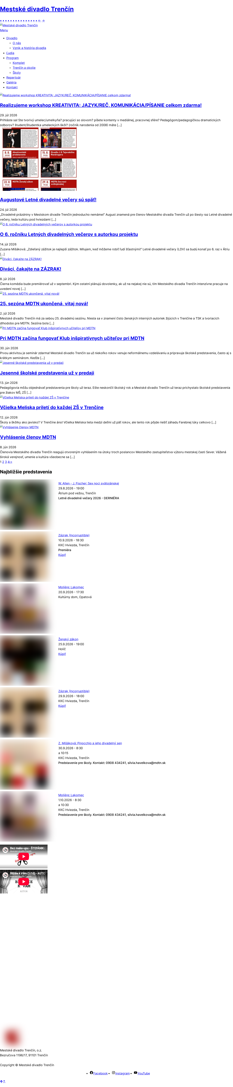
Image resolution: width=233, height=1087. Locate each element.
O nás (17, 43)
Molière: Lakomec (71, 587)
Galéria (11, 82)
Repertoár (13, 77)
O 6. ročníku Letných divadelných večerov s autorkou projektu (69, 234)
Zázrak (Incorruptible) (74, 535)
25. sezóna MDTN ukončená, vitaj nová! (44, 303)
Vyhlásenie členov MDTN (28, 437)
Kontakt (12, 87)
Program (12, 58)
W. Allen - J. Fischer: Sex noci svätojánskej (88, 483)
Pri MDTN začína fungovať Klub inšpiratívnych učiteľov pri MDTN (72, 338)
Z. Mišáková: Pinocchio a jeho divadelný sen (90, 743)
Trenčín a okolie (24, 68)
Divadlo (11, 38)
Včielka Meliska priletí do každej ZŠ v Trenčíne (52, 407)
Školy (17, 73)
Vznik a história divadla (29, 48)
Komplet (19, 63)
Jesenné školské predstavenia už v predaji (47, 373)
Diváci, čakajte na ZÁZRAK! (30, 269)
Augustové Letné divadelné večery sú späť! (48, 199)
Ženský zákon (68, 639)
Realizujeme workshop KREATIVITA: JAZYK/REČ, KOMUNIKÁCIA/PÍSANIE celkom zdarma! (101, 105)
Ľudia (10, 53)
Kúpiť (62, 555)
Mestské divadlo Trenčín (37, 9)
